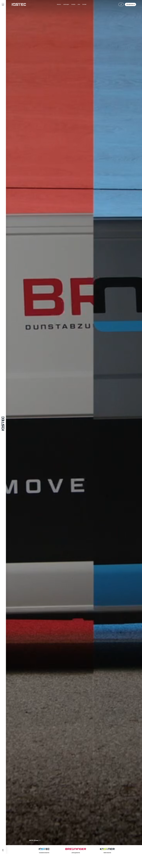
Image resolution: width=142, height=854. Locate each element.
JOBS (3, 850)
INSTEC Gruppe (33, 840)
